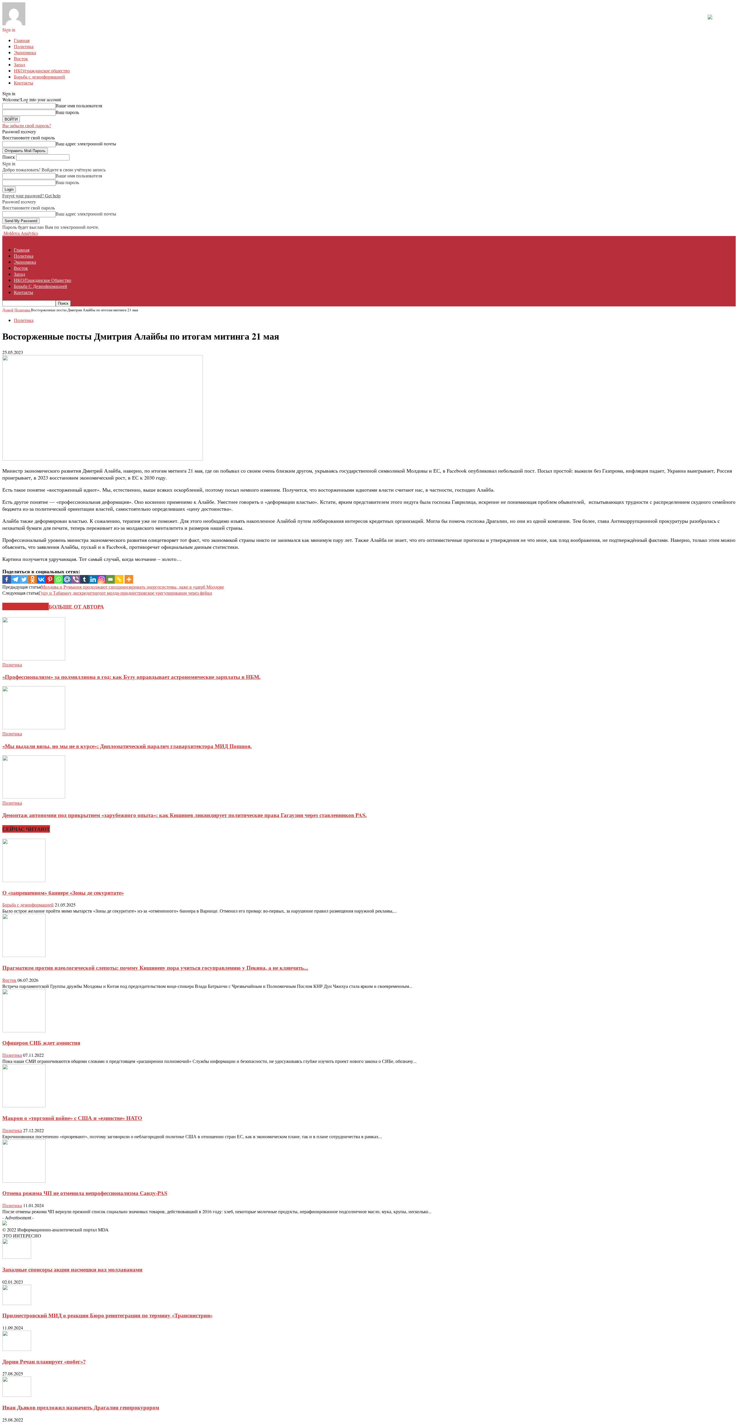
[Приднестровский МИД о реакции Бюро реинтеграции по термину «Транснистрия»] (16, 1303)
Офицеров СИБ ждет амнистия (41, 1042)
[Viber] (75, 579)
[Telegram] (15, 579)
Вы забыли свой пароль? (26, 125)
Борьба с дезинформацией (39, 77)
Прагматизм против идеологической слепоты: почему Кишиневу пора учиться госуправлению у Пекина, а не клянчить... (155, 967)
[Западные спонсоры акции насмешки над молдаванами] (16, 1257)
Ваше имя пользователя (79, 105)
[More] (128, 579)
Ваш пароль (67, 112)
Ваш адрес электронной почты (86, 144)
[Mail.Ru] (67, 579)
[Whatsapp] (58, 579)
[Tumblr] (84, 579)
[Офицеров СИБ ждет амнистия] (24, 1030)
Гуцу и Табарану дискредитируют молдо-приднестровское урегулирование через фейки (125, 593)
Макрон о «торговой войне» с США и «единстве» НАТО (72, 1118)
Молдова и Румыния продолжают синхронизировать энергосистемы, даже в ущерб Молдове (132, 587)
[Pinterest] (50, 579)
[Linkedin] (93, 579)
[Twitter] (24, 579)
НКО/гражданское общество (42, 71)
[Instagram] (101, 579)
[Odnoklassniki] (32, 579)
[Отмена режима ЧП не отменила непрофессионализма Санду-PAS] (24, 1181)
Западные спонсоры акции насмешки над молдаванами (72, 1269)
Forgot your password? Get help (31, 195)
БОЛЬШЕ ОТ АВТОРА (76, 606)
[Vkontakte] (41, 579)
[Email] (110, 579)
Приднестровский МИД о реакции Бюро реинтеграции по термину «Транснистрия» (107, 1315)
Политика (23, 46)
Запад (19, 64)
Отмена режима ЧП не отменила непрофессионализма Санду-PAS (84, 1193)
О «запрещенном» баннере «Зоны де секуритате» (63, 892)
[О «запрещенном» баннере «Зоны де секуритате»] (24, 880)
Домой (7, 309)
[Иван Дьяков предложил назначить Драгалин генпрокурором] (16, 1395)
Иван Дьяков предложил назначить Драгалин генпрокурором (80, 1407)
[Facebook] (6, 579)
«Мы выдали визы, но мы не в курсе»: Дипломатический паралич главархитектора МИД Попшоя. (127, 746)
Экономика (25, 52)
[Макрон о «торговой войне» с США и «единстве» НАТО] (24, 1105)
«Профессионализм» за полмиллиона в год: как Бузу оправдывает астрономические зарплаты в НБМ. (131, 677)
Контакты (23, 83)
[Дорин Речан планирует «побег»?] (16, 1349)
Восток (21, 58)
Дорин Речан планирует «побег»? (44, 1361)
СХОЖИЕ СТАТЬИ (25, 606)
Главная (21, 40)
